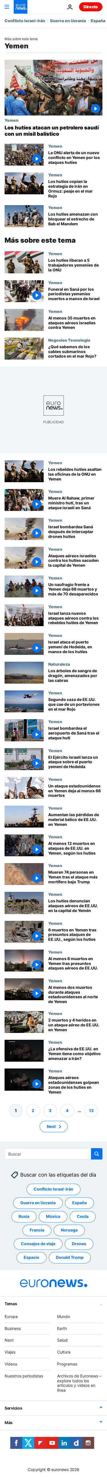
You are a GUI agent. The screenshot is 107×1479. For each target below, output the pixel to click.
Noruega (69, 1230)
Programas (67, 1364)
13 (91, 1110)
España (98, 20)
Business (13, 1328)
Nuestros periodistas (24, 1375)
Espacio (31, 1257)
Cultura (63, 1352)
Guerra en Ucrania (68, 20)
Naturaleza (59, 664)
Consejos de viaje (38, 1243)
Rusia (24, 1216)
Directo (91, 6)
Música (53, 1216)
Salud (62, 1340)
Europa (11, 1316)
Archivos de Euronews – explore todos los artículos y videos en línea (79, 1382)
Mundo (63, 1316)
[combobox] (53, 1154)
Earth (62, 1328)
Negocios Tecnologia (69, 340)
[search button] (96, 1154)
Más (9, 1422)
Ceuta (82, 1216)
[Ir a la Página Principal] (20, 7)
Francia (37, 1230)
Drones (79, 1243)
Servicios (13, 1408)
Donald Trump (70, 1257)
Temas (11, 1303)
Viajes (10, 1352)
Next (51, 1126)
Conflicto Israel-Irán (25, 20)
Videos (11, 1364)
